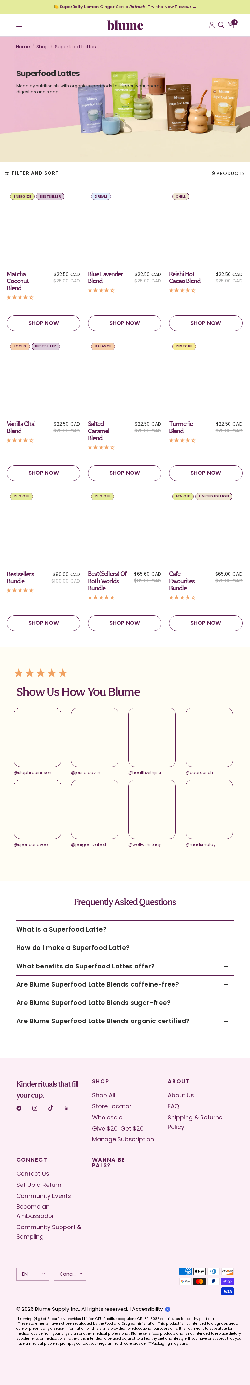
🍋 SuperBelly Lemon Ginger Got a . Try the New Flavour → (125, 7)
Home (23, 46)
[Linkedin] (71, 1108)
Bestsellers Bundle (20, 578)
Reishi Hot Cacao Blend (184, 278)
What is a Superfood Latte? (61, 929)
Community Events (43, 1196)
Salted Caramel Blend (98, 431)
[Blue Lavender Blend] (125, 226)
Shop (42, 46)
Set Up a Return (38, 1185)
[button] (21, 296)
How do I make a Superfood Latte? (73, 947)
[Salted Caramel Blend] (125, 376)
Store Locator (112, 1106)
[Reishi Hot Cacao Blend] (206, 226)
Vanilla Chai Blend (21, 427)
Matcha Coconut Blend (18, 281)
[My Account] (211, 25)
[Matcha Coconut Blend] (44, 226)
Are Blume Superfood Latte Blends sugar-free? (93, 1002)
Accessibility (147, 1309)
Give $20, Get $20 (118, 1128)
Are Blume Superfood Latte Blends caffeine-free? (97, 984)
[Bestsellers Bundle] (44, 526)
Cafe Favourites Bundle (182, 581)
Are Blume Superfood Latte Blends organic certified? (103, 1021)
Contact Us (32, 1174)
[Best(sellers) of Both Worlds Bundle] (125, 526)
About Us (181, 1095)
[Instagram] (39, 1108)
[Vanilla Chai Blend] (44, 376)
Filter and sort (35, 173)
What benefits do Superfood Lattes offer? (85, 966)
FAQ (173, 1106)
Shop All (103, 1095)
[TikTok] (55, 1108)
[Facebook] (23, 1108)
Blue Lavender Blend (105, 278)
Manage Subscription (123, 1139)
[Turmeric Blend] (206, 376)
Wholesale (107, 1117)
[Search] (221, 25)
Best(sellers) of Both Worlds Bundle (107, 581)
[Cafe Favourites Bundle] (206, 526)
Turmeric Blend (181, 427)
